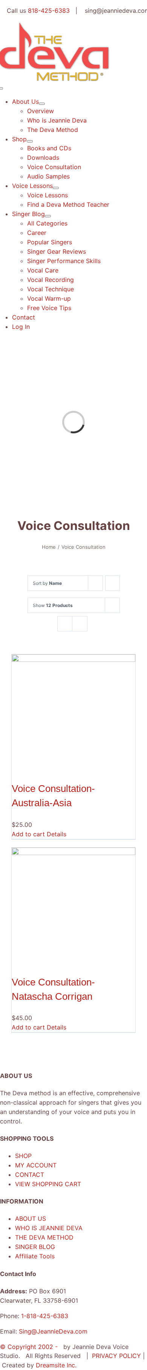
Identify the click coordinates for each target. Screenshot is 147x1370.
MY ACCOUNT (36, 1165)
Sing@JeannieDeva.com (53, 1331)
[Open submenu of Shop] (30, 141)
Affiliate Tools (35, 1256)
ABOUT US (30, 1218)
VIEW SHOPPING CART (48, 1184)
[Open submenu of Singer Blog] (48, 216)
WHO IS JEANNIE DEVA (49, 1228)
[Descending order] (112, 583)
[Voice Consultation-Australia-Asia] (73, 716)
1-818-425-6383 (44, 1316)
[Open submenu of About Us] (42, 104)
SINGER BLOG (35, 1246)
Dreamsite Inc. (56, 1365)
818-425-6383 (49, 10)
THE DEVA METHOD (44, 1237)
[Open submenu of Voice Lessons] (56, 188)
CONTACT (29, 1174)
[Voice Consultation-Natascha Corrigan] (73, 909)
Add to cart (28, 834)
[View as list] (79, 623)
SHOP (23, 1156)
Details (56, 834)
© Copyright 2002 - (30, 1346)
